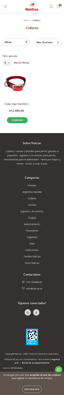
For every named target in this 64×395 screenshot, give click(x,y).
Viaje (32, 243)
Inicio (26, 20)
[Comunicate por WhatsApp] (58, 369)
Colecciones (32, 250)
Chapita (32, 217)
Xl (5, 63)
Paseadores (32, 230)
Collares (32, 198)
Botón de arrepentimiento (36, 362)
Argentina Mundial (32, 191)
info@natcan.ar (34, 288)
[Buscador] (51, 6)
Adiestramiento (32, 224)
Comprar (17, 120)
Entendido (32, 389)
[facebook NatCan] (36, 312)
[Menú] (5, 6)
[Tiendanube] (12, 368)
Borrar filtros (21, 62)
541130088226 (34, 282)
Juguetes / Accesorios (32, 211)
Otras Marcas (32, 262)
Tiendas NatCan (32, 256)
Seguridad (32, 237)
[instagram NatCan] (28, 312)
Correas (32, 204)
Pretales (32, 185)
